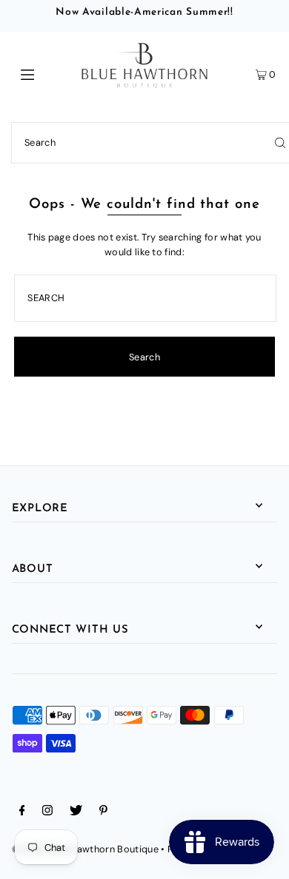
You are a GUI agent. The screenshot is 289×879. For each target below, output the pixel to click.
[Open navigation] (46, 73)
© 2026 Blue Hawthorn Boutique (85, 849)
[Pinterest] (103, 812)
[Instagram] (47, 812)
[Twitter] (76, 812)
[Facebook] (22, 812)
